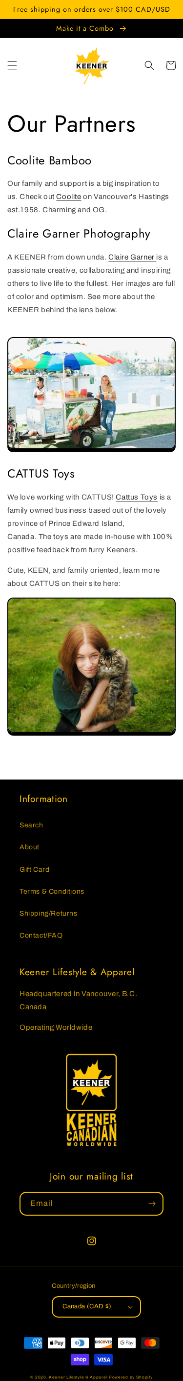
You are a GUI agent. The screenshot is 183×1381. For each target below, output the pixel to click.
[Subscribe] (152, 1204)
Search (31, 825)
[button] (12, 65)
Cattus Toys (137, 497)
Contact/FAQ (41, 935)
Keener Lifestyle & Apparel (78, 1377)
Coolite (68, 196)
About (30, 847)
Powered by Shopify (131, 1377)
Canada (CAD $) (87, 1306)
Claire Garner (132, 257)
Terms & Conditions (52, 891)
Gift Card (34, 869)
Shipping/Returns (49, 913)
